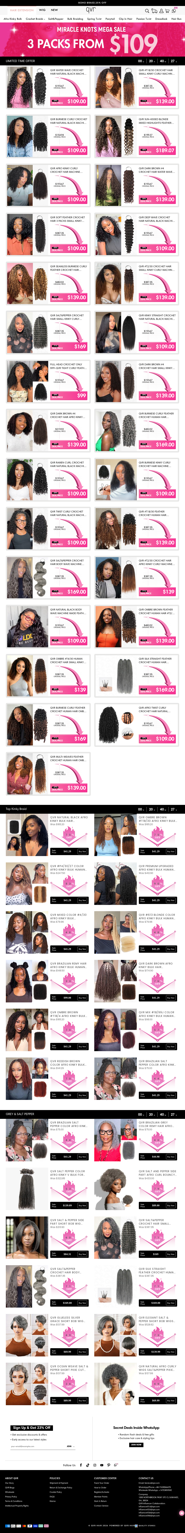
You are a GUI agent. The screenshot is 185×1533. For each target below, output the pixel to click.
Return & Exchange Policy (61, 1488)
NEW (54, 10)
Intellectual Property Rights (17, 1506)
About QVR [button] (11, 1478)
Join (71, 1447)
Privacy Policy (11, 1497)
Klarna (53, 1501)
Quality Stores (147, 1526)
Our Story (9, 1483)
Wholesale (9, 1492)
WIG (42, 10)
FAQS (52, 1497)
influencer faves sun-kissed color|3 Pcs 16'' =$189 (143, 3)
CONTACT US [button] (146, 1478)
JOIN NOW (136, 1445)
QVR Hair (96, 1526)
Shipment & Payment (59, 1483)
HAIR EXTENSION (22, 10)
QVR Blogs (9, 1488)
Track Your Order (101, 1483)
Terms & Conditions (13, 1501)
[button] (35, 19)
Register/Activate (101, 1492)
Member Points (100, 1497)
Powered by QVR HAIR (122, 1526)
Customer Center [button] (105, 1478)
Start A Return (100, 1501)
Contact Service (101, 1506)
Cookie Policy (56, 1492)
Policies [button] (55, 1478)
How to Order (100, 1488)
